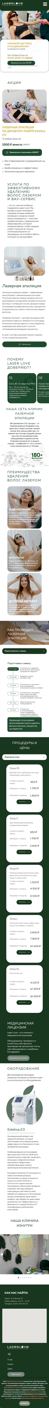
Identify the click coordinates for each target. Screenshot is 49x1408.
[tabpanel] (24, 697)
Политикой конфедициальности (32, 1398)
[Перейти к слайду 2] (20, 1277)
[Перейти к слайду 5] (26, 1277)
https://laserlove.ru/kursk (14, 1381)
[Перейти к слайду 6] (28, 1277)
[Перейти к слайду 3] (22, 1277)
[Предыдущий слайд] (6, 261)
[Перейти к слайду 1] (18, 1277)
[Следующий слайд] (43, 261)
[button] (21, 63)
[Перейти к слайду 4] (24, 1277)
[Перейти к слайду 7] (30, 1277)
